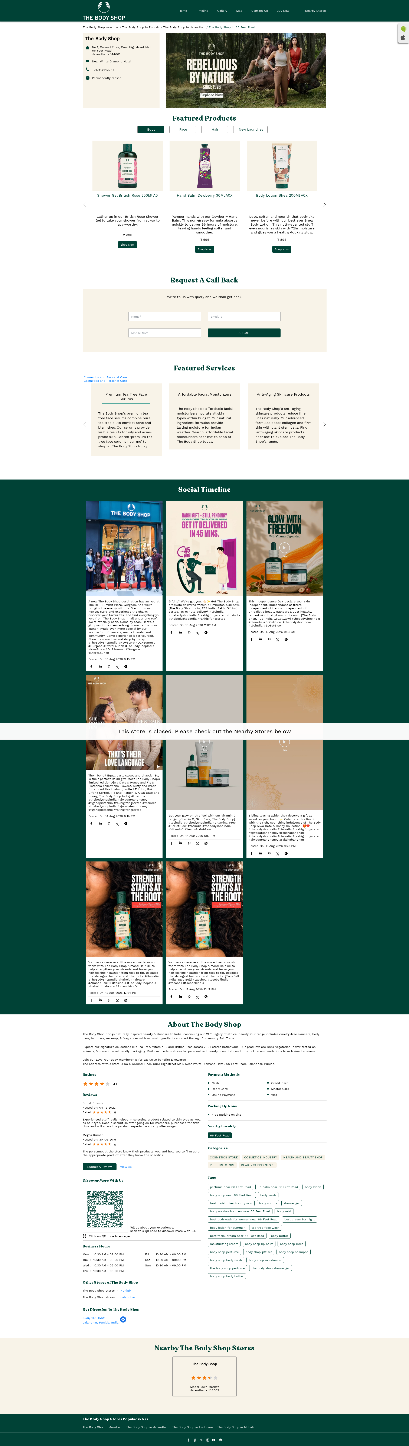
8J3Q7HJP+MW (94, 1317)
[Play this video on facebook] (284, 549)
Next (324, 205)
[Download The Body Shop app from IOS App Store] (402, 39)
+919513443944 (103, 69)
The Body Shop (204, 1364)
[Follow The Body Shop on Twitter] (201, 1440)
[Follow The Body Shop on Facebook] (188, 1440)
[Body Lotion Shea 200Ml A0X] (282, 166)
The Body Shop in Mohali (235, 1427)
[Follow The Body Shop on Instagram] (207, 1440)
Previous (85, 205)
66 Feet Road (220, 1135)
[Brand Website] (220, 1440)
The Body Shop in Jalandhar (147, 1427)
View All (126, 1166)
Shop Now (127, 244)
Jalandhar (128, 1297)
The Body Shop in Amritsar (102, 1427)
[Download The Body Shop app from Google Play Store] (403, 31)
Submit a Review (99, 1166)
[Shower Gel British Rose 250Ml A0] (127, 166)
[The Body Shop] (104, 11)
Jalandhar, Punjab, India (100, 1322)
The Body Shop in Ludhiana (192, 1427)
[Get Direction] (123, 1322)
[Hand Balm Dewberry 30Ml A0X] (205, 166)
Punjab (126, 1290)
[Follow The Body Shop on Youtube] (214, 1440)
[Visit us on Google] (194, 1440)
